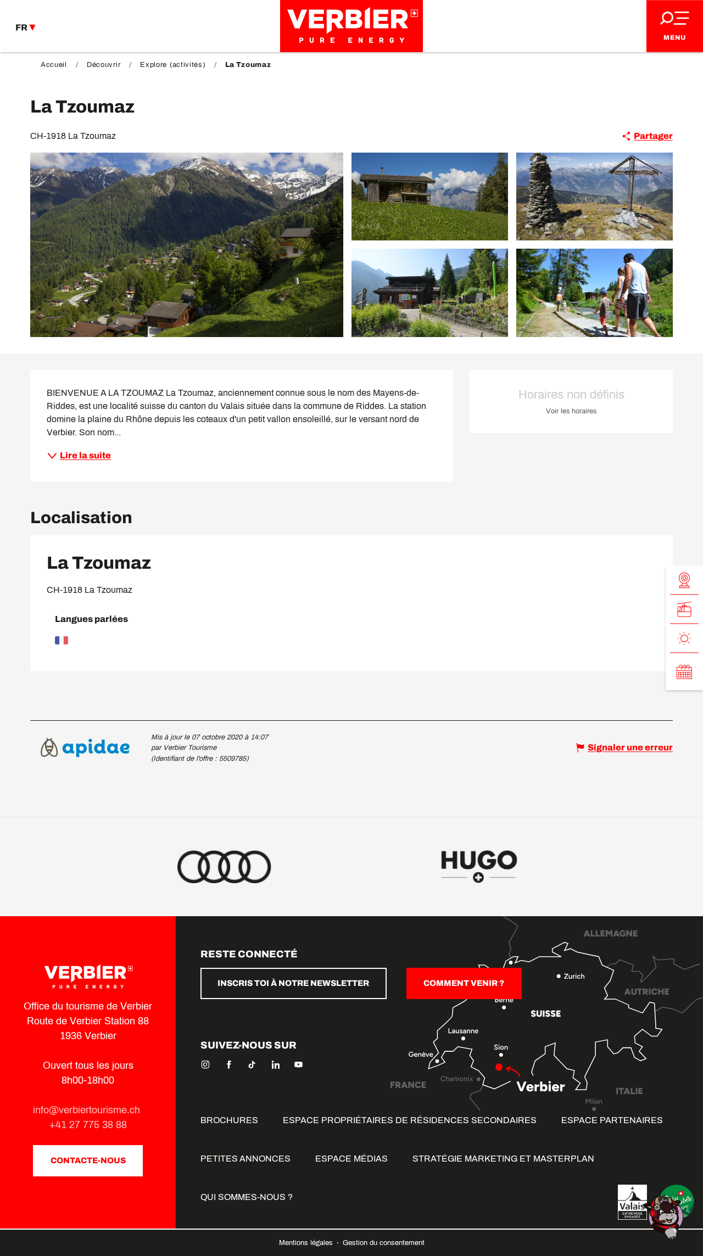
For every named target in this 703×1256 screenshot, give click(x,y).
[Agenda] (684, 672)
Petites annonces (245, 1158)
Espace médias (351, 1158)
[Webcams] (684, 580)
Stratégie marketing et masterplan (503, 1158)
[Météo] (684, 638)
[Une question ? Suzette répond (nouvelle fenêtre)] (664, 1216)
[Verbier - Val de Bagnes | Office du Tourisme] (351, 26)
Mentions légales (307, 1243)
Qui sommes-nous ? (246, 1197)
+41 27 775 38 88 (88, 1124)
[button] (186, 245)
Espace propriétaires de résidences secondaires (410, 1120)
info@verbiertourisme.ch (88, 1109)
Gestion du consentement (384, 1243)
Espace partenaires (612, 1120)
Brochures (229, 1120)
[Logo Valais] (632, 1202)
